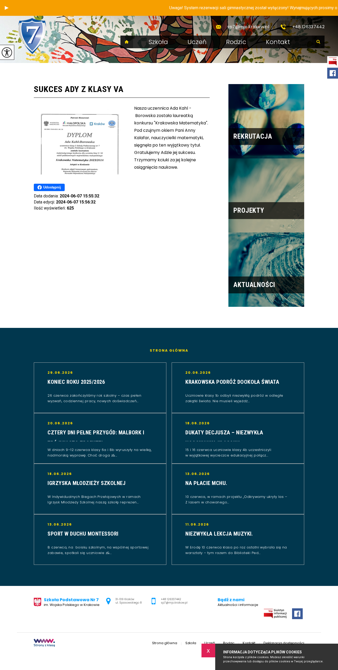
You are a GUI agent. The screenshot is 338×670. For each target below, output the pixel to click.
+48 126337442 (308, 27)
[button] (6, 8)
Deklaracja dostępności (284, 643)
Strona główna (126, 42)
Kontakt (278, 42)
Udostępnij (52, 187)
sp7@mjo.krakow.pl (248, 27)
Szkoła (158, 42)
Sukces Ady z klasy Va (79, 89)
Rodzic (236, 42)
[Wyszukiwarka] (318, 42)
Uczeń (196, 42)
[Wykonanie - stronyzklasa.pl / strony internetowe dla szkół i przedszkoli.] (44, 643)
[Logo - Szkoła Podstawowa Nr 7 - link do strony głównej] (32, 36)
